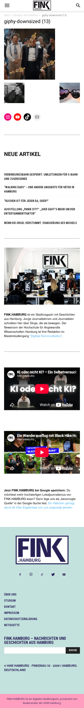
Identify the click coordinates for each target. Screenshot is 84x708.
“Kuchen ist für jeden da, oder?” (26, 201)
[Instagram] (31, 574)
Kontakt (10, 606)
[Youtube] (64, 575)
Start (6, 15)
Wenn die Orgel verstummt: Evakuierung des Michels (40, 223)
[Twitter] (53, 575)
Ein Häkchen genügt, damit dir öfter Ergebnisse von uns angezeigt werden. (39, 505)
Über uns (10, 594)
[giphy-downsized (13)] (29, 78)
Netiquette (12, 625)
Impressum (11, 612)
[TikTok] (42, 575)
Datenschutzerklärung (20, 619)
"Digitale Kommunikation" (46, 336)
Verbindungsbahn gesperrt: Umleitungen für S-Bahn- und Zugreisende (41, 176)
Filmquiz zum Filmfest (25, 15)
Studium (10, 600)
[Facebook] (20, 575)
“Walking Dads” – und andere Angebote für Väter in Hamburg (39, 189)
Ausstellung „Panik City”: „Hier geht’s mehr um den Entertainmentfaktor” (39, 211)
